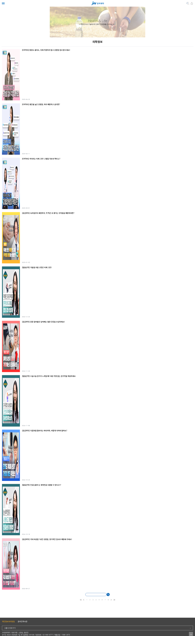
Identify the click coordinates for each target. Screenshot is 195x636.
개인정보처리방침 (8, 622)
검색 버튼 (188, 3)
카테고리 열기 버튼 (3, 3)
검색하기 (108, 594)
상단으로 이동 (191, 634)
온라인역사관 (22, 622)
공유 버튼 (191, 3)
